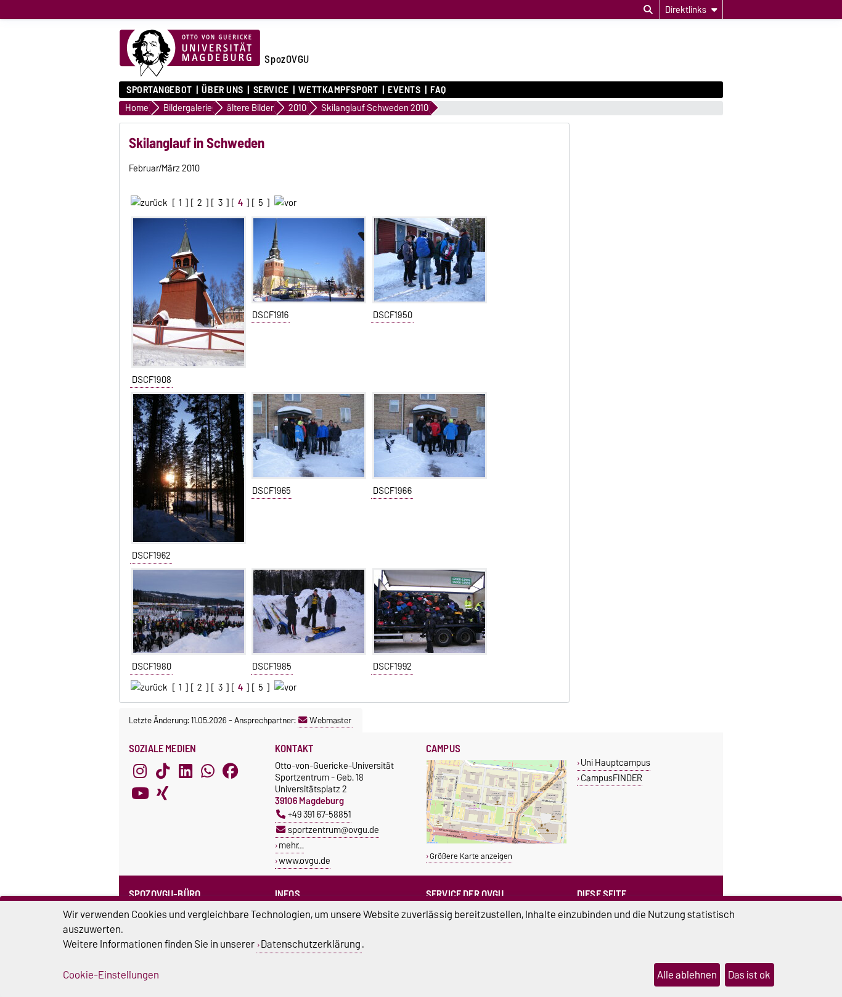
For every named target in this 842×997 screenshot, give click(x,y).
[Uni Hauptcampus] (496, 840)
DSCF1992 (392, 666)
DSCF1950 (392, 315)
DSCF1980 (151, 666)
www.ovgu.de (304, 860)
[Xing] (163, 793)
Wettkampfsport (338, 90)
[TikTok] (163, 771)
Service (270, 90)
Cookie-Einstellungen (111, 974)
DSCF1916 (270, 315)
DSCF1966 (392, 490)
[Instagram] (140, 771)
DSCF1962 (151, 555)
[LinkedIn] (185, 771)
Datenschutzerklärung (311, 944)
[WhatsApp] (208, 771)
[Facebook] (230, 771)
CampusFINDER (611, 778)
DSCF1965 (271, 490)
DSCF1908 (151, 379)
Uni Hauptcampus (615, 762)
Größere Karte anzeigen (471, 856)
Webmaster (330, 720)
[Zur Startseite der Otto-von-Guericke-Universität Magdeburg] (190, 53)
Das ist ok (749, 974)
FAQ (438, 90)
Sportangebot (159, 90)
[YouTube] (140, 793)
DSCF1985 (272, 666)
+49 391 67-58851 (319, 814)
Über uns (222, 90)
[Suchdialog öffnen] (648, 9)
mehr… (291, 845)
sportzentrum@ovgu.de (333, 829)
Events (404, 90)
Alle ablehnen (687, 974)
